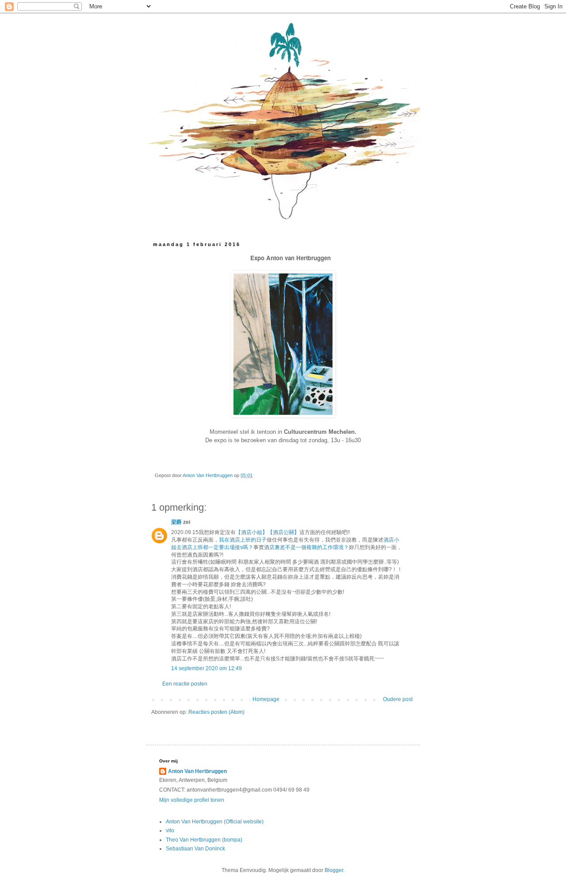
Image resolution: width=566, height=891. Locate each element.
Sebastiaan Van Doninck (195, 849)
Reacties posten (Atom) (216, 712)
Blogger (334, 870)
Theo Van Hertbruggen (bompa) (204, 840)
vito (170, 830)
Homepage (265, 699)
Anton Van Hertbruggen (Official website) (215, 822)
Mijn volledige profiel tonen (191, 800)
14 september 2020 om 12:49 (206, 668)
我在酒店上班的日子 (243, 540)
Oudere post (398, 699)
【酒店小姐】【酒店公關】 (267, 532)
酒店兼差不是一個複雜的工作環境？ (306, 547)
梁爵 (176, 522)
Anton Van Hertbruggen (197, 771)
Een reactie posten (184, 684)
